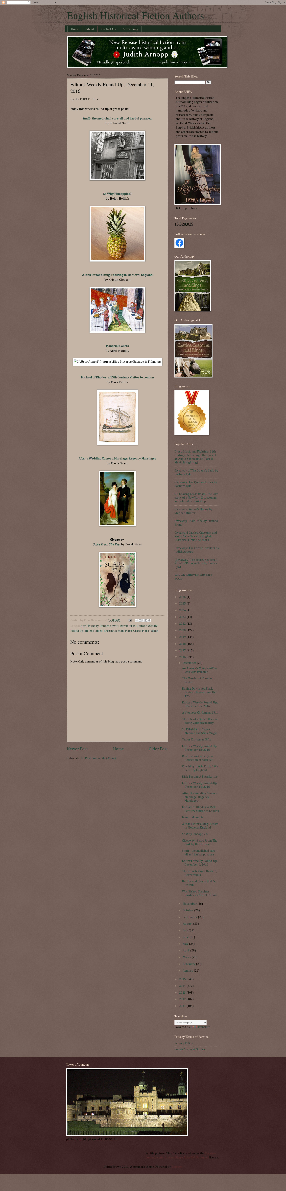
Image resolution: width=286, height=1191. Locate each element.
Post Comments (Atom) (100, 758)
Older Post (158, 749)
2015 (182, 979)
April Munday (89, 625)
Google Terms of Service (190, 1049)
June (186, 937)
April (186, 950)
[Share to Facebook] (146, 620)
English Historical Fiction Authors (135, 15)
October (188, 910)
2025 (182, 603)
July (186, 930)
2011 (182, 1006)
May (186, 944)
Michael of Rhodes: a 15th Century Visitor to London (117, 377)
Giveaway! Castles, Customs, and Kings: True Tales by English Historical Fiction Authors (195, 536)
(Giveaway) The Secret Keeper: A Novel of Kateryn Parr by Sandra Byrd (195, 563)
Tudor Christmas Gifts (196, 739)
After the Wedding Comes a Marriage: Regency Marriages (199, 797)
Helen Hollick (93, 630)
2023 (182, 617)
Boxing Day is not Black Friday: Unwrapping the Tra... (199, 692)
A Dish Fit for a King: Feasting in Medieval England (117, 275)
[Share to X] (143, 620)
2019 (182, 637)
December (190, 663)
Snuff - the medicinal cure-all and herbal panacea (117, 118)
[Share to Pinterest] (149, 620)
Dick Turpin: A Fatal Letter (199, 776)
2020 (182, 630)
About (90, 29)
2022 (182, 623)
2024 (182, 610)
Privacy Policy (183, 1043)
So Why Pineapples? (117, 193)
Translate (203, 1027)
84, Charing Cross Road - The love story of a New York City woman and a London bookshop (196, 498)
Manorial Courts (117, 346)
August (188, 923)
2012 (182, 999)
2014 (182, 985)
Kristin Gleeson (114, 630)
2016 (182, 657)
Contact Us (108, 29)
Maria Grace (133, 630)
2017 (182, 650)
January (188, 970)
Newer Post (77, 749)
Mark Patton (150, 630)
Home (75, 29)
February (189, 964)
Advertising (130, 29)
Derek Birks (127, 625)
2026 (182, 597)
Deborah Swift (109, 625)
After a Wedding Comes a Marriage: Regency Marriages (117, 458)
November (190, 903)
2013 (182, 992)
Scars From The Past (106, 544)
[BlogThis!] (140, 620)
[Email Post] (129, 620)
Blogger (177, 1166)
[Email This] (136, 620)
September (190, 917)
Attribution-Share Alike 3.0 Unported (184, 1157)
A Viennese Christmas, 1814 (200, 712)
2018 (182, 644)
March (187, 957)
